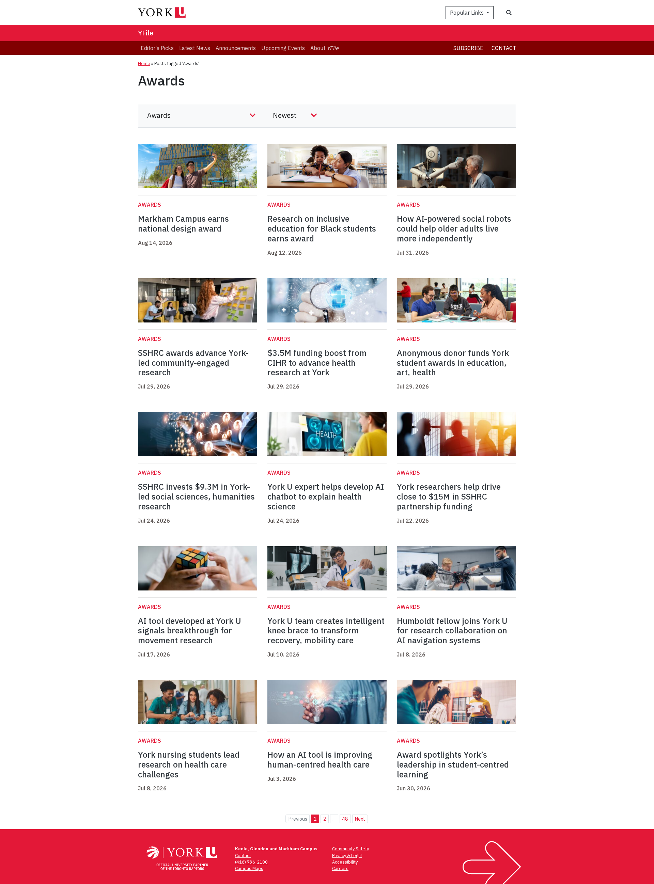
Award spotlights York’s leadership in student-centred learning (453, 764)
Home (144, 63)
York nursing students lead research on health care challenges (188, 764)
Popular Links (467, 12)
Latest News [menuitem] (194, 48)
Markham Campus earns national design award (183, 223)
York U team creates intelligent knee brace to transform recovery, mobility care (326, 630)
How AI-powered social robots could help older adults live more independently (454, 228)
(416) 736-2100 (251, 862)
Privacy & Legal (347, 855)
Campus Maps (249, 868)
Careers (340, 868)
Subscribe (468, 48)
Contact (504, 48)
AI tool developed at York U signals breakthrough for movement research (189, 630)
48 (345, 819)
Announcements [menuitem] (236, 48)
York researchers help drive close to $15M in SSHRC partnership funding (449, 496)
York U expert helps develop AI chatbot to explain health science (325, 496)
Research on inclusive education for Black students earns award (321, 228)
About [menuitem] (324, 48)
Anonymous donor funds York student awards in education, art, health (453, 362)
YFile (145, 32)
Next (360, 819)
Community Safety (350, 849)
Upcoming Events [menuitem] (283, 48)
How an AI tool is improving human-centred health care (319, 759)
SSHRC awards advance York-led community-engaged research (193, 362)
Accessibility (345, 862)
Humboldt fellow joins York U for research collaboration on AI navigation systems (452, 630)
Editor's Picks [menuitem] (157, 48)
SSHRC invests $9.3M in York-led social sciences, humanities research (196, 496)
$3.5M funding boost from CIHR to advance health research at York (317, 362)
